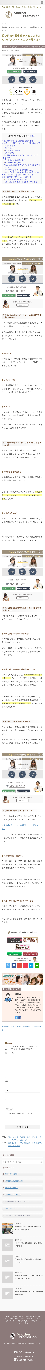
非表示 (32, 136)
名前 (6, 1081)
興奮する (10, 153)
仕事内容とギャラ (17, 1316)
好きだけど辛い (12, 150)
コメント (9, 1053)
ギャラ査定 (28, 1316)
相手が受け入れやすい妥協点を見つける (22, 172)
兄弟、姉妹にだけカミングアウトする (21, 182)
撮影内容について (11, 1188)
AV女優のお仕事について (14, 1181)
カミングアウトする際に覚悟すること (17, 175)
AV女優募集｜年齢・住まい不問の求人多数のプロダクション (22, 1343)
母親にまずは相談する (15, 160)
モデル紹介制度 (13, 1318)
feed (26, 1323)
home (7, 1316)
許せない (10, 148)
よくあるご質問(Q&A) (27, 1318)
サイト (7, 1100)
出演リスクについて (12, 1208)
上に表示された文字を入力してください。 (20, 1113)
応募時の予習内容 (11, 1174)
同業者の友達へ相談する (16, 179)
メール (7, 1090)
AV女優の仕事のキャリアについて (17, 1201)
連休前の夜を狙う (13, 162)
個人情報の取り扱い (22, 1321)
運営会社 (34, 1321)
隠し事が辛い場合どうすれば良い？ (16, 177)
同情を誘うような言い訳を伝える (19, 170)
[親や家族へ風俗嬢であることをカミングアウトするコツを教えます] (31, 965)
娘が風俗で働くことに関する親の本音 (17, 141)
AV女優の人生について (13, 1195)
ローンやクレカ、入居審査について (17, 1215)
